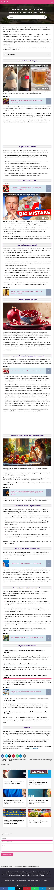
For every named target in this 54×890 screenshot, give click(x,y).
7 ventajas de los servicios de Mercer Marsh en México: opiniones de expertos (14, 760)
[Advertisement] (27, 133)
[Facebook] (2, 756)
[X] (9, 756)
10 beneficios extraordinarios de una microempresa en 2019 (40, 760)
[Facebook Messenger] (6, 756)
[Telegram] (20, 756)
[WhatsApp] (17, 756)
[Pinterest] (13, 756)
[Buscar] (44, 16)
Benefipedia (4, 2)
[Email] (24, 756)
